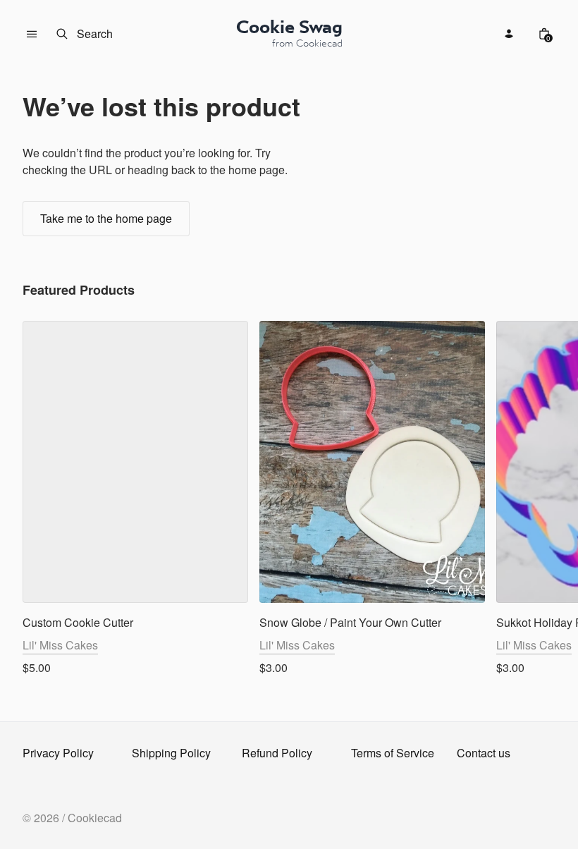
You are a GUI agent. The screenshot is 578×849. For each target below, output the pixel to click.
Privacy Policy (58, 753)
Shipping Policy (171, 753)
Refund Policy (277, 753)
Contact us (483, 753)
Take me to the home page (106, 218)
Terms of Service (392, 753)
